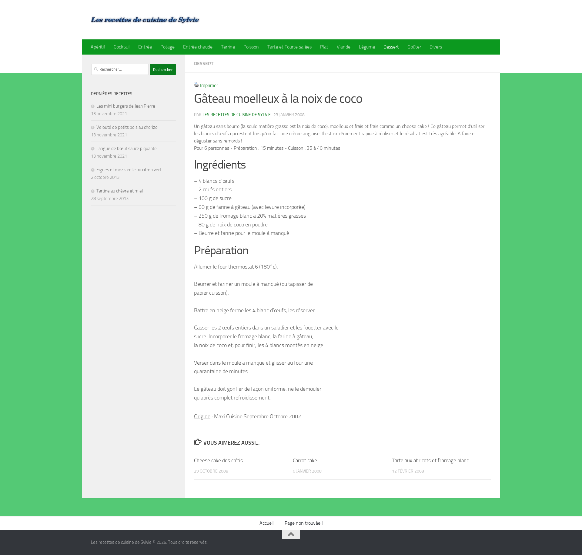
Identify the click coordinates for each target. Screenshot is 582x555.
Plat (324, 47)
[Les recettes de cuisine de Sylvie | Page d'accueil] (145, 19)
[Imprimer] (196, 85)
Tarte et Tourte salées (289, 47)
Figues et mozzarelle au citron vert (128, 169)
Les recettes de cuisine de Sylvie (236, 114)
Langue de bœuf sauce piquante (126, 148)
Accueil (266, 523)
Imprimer (209, 85)
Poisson (251, 47)
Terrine (228, 47)
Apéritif (98, 47)
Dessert (391, 47)
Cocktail (122, 47)
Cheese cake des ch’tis (218, 460)
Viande (343, 47)
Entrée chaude (197, 47)
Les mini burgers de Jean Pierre (125, 106)
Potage (167, 47)
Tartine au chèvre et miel (119, 191)
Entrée (145, 47)
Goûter (414, 47)
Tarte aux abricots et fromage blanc (430, 460)
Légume (367, 47)
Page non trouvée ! (304, 523)
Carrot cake (305, 460)
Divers (436, 47)
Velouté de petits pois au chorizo (127, 127)
